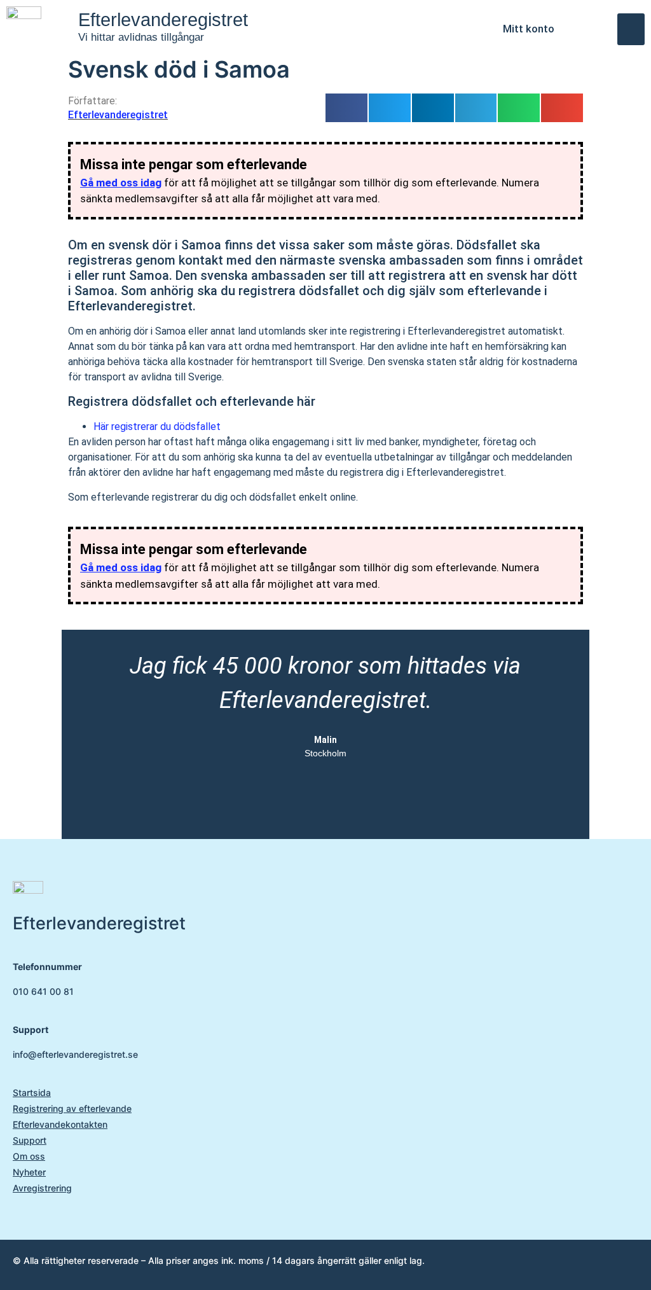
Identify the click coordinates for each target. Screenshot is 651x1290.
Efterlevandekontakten (60, 1124)
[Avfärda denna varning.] (567, 159)
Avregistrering (42, 1187)
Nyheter (29, 1172)
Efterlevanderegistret (163, 20)
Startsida (32, 1092)
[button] (631, 29)
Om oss (29, 1156)
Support (29, 1140)
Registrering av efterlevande (72, 1108)
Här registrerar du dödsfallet (157, 426)
